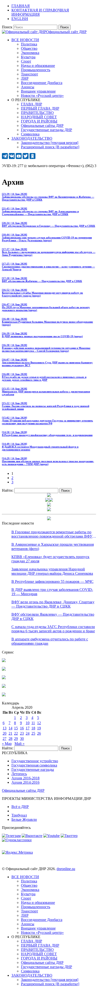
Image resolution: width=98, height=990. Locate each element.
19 (39, 728)
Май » (19, 744)
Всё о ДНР (20, 807)
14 (10, 728)
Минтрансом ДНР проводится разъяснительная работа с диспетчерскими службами (46, 391)
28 (10, 739)
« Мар (7, 744)
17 (27, 728)
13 (4, 728)
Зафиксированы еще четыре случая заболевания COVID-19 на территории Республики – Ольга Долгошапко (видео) (47, 237)
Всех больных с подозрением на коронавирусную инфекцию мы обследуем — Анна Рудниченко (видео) (48, 252)
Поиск (7, 27)
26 (39, 733)
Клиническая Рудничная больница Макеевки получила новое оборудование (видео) (47, 321)
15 (16, 728)
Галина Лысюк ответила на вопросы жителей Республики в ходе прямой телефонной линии (45, 406)
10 (27, 723)
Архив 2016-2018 (25, 778)
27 (4, 739)
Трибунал (19, 815)
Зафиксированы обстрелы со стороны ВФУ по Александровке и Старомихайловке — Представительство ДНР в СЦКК (40, 211)
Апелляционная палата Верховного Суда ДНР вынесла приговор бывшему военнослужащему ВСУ (47, 362)
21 (10, 733)
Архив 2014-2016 (25, 782)
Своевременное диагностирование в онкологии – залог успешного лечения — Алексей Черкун (48, 266)
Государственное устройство (34, 761)
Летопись (19, 774)
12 (39, 723)
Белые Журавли (24, 819)
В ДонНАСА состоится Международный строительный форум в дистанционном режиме (40, 446)
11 (33, 723)
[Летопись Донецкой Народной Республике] (4, 686)
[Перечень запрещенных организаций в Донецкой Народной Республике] (4, 678)
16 (22, 728)
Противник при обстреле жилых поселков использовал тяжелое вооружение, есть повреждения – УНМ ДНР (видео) (48, 461)
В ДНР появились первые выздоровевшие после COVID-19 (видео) (42, 335)
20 (4, 733)
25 (33, 733)
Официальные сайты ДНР (23, 790)
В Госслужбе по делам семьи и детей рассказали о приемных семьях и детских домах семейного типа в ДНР (44, 377)
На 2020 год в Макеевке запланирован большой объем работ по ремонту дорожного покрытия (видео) (46, 307)
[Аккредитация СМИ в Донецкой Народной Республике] (4, 661)
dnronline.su (66, 869)
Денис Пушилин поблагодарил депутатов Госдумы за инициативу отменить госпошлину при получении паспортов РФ (47, 420)
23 (22, 733)
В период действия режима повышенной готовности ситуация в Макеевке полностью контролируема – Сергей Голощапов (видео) (46, 348)
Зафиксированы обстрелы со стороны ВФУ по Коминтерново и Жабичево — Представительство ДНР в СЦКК (48, 197)
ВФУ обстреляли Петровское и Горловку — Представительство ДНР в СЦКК (48, 224)
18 (33, 728)
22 (16, 733)
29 (16, 739)
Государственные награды (32, 769)
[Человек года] (51, 500)
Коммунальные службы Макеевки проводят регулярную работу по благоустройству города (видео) (42, 292)
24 (27, 733)
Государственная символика (34, 765)
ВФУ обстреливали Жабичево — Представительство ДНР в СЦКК (42, 279)
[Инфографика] (4, 695)
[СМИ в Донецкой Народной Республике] (4, 669)
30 (22, 739)
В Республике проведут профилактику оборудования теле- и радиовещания (47, 433)
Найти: (7, 490)
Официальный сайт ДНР (66, 32)
